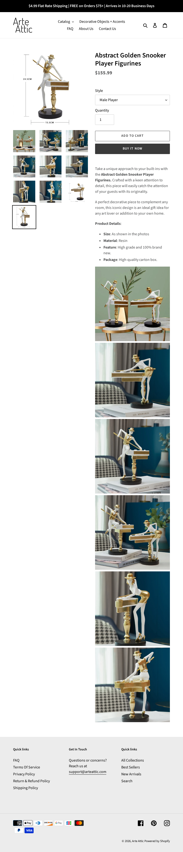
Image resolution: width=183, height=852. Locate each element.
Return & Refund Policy (31, 781)
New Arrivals (131, 774)
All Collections (132, 760)
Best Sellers (130, 767)
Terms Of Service (26, 767)
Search (126, 781)
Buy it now (132, 148)
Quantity (102, 110)
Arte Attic (138, 841)
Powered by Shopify (157, 841)
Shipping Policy (25, 788)
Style (99, 90)
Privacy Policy (24, 774)
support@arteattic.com (87, 771)
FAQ (16, 760)
